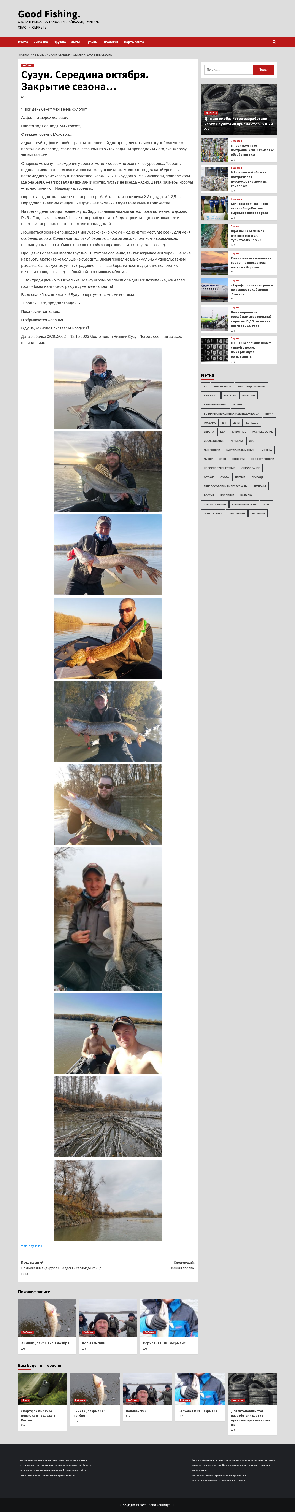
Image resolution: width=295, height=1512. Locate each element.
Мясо (222, 459)
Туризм (91, 42)
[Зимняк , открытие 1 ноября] (47, 1318)
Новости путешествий (219, 468)
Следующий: (182, 1265)
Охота (23, 42)
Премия (240, 477)
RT (205, 386)
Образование (250, 468)
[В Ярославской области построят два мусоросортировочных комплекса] (214, 179)
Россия (209, 495)
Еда (222, 431)
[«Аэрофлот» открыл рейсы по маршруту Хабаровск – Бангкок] (214, 290)
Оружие (59, 42)
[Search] (274, 42)
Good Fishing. (49, 13)
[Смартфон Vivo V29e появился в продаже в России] (42, 1389)
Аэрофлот (211, 395)
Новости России (262, 459)
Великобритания (215, 404)
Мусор (208, 459)
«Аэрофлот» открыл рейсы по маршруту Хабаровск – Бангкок (252, 289)
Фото (75, 42)
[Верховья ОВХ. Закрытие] (169, 1318)
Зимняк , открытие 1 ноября (45, 1343)
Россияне (227, 495)
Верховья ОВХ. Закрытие (164, 1343)
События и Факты (244, 504)
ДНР (224, 422)
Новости (238, 459)
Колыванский (93, 1343)
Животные (239, 431)
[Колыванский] (107, 1318)
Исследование (262, 431)
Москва (267, 449)
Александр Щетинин (251, 386)
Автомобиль (222, 386)
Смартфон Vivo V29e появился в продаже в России (38, 1415)
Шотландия (237, 513)
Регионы (260, 486)
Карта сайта (134, 42)
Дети (236, 422)
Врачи (269, 413)
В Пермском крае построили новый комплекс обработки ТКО (252, 149)
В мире (237, 404)
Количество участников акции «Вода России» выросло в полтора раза (249, 208)
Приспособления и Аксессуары (225, 486)
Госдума (210, 422)
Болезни (230, 395)
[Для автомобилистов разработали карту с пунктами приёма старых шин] (252, 1389)
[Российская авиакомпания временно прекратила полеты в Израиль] (214, 263)
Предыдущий (61, 1267)
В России (248, 395)
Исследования (214, 440)
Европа (209, 431)
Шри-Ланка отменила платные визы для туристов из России (247, 235)
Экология (111, 42)
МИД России (212, 449)
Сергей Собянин (215, 504)
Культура (237, 440)
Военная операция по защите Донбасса (231, 413)
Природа (257, 477)
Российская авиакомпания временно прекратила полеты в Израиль (251, 262)
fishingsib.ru (31, 1245)
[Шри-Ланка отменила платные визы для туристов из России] (214, 236)
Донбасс (252, 422)
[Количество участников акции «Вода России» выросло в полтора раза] (214, 208)
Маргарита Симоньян (240, 449)
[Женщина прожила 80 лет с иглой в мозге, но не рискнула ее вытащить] (214, 350)
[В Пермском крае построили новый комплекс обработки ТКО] (214, 150)
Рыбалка (40, 42)
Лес (251, 440)
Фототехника (213, 513)
